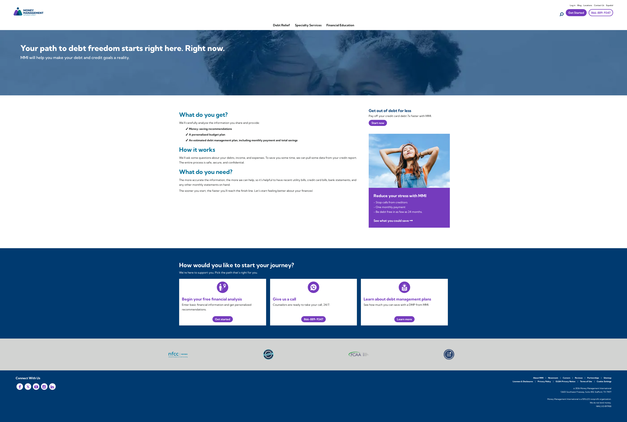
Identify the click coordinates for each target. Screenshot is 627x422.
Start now (377, 123)
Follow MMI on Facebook (19, 386)
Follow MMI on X (28, 386)
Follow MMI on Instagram (44, 386)
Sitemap (607, 378)
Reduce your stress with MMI (400, 195)
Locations (587, 5)
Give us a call (284, 299)
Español (609, 5)
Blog (579, 5)
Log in (572, 5)
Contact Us (599, 5)
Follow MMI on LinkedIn (52, 386)
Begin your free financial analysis (212, 299)
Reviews (579, 378)
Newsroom (553, 378)
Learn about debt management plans (397, 299)
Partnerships (593, 378)
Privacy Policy (544, 381)
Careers (566, 378)
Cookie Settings (604, 381)
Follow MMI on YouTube (36, 386)
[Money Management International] (28, 11)
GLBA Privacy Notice (565, 381)
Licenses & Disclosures (523, 381)
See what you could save (391, 221)
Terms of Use (586, 381)
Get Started (576, 12)
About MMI (538, 378)
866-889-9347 (601, 12)
